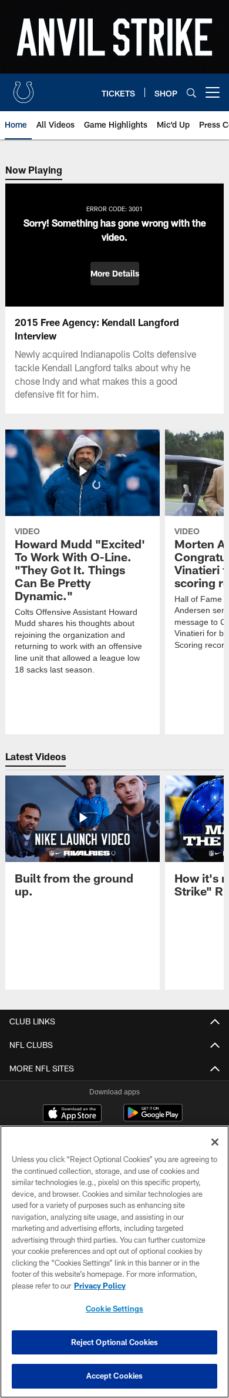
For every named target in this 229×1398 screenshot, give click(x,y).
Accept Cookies (114, 1375)
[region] (114, 1262)
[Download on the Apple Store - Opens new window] (72, 1114)
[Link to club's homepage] (23, 87)
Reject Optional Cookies (115, 1342)
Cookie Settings (114, 1308)
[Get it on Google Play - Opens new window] (153, 1118)
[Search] (191, 93)
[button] (114, 273)
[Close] (215, 1142)
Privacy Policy (100, 1285)
